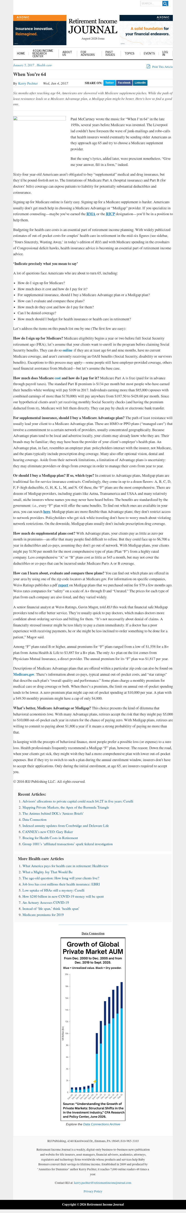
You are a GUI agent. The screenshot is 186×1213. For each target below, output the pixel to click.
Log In (165, 53)
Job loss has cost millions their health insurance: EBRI (61, 884)
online (67, 350)
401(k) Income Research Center (42, 54)
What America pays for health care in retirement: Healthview (65, 865)
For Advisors (88, 53)
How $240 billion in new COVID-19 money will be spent (63, 896)
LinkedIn (140, 82)
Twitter (109, 82)
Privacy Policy (93, 1191)
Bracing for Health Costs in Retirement (50, 837)
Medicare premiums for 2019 (43, 914)
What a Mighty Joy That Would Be (47, 871)
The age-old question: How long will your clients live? (60, 878)
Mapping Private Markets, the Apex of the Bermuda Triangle (65, 807)
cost (58, 378)
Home (21, 53)
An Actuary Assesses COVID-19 (45, 902)
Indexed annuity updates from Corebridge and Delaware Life (65, 825)
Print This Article (162, 67)
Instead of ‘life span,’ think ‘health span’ (50, 908)
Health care (44, 65)
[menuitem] (21, 54)
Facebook (124, 82)
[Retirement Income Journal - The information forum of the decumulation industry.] (93, 27)
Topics (130, 53)
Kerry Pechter (28, 83)
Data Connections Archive (101, 1124)
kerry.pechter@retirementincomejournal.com (102, 1183)
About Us (67, 53)
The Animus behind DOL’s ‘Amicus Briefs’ (53, 813)
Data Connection (34, 819)
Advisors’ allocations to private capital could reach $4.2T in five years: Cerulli (77, 801)
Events (149, 53)
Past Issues (110, 53)
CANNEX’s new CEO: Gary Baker (47, 831)
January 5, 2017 (23, 65)
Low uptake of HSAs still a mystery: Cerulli (53, 890)
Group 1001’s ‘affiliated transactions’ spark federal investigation (67, 843)
